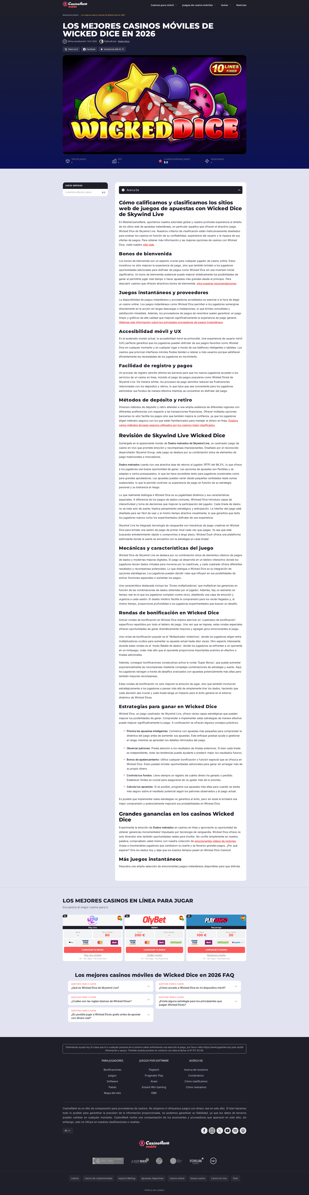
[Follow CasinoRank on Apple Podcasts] (243, 1130)
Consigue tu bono (92, 950)
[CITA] (176, 1161)
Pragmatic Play (154, 1075)
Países (112, 1087)
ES (66, 1130)
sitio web (148, 244)
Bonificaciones (112, 1069)
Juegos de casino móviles (197, 5)
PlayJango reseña (216, 955)
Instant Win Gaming (154, 1087)
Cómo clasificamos (196, 1081)
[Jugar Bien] (139, 1161)
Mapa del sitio (112, 1093)
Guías (224, 5)
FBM (154, 1093)
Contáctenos (196, 1075)
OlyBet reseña (154, 955)
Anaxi (154, 1081)
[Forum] (197, 1161)
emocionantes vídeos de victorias (215, 841)
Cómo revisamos (196, 1087)
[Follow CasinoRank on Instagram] (212, 1130)
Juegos (112, 1075)
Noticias (241, 5)
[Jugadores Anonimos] (159, 1161)
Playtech (154, 1069)
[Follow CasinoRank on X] (220, 1130)
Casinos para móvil (162, 5)
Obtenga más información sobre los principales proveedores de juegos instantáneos (171, 322)
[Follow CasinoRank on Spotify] (235, 1130)
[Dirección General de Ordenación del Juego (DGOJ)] (108, 1161)
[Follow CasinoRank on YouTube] (227, 1130)
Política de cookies (154, 1190)
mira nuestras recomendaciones (216, 283)
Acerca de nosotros (196, 1069)
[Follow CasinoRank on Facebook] (204, 1130)
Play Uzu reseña (92, 955)
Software (112, 1081)
